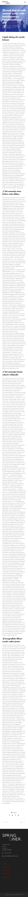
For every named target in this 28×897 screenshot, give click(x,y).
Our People (6, 877)
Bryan (15, 25)
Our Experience (7, 867)
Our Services (6, 873)
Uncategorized (7, 27)
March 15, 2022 (7, 25)
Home (4, 863)
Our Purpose (6, 870)
